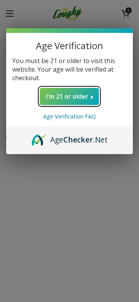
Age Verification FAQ (69, 116)
